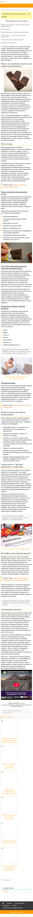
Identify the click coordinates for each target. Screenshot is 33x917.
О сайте (14, 905)
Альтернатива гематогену (9, 42)
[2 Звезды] (10, 705)
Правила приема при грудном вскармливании (15, 32)
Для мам (9, 903)
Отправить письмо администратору (12, 907)
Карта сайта (6, 905)
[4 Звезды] (22, 705)
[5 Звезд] (28, 705)
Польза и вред (5, 29)
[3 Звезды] (16, 705)
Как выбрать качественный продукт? (12, 39)
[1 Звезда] (4, 705)
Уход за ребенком (20, 903)
